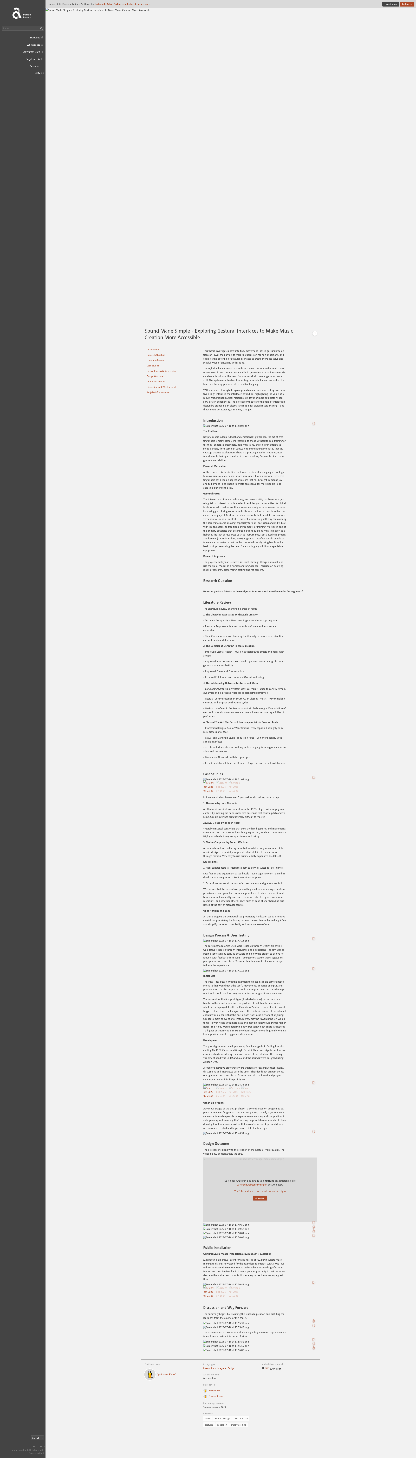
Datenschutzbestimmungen (252, 1184)
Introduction (153, 349)
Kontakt (27, 1450)
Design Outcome (155, 376)
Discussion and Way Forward (161, 387)
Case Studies (153, 365)
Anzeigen (260, 1197)
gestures (209, 1424)
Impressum (17, 1450)
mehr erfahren (144, 4)
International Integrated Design (218, 1368)
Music (208, 1418)
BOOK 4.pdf (273, 1368)
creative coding (238, 1424)
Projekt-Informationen (158, 392)
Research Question (156, 354)
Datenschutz (38, 1450)
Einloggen (407, 3)
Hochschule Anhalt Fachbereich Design (114, 4)
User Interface (241, 1418)
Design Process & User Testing (161, 371)
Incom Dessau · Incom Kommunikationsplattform (23, 13)
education (222, 1424)
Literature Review (155, 360)
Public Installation (156, 381)
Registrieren (391, 3)
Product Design (222, 1418)
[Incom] (38, 1446)
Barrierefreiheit (36, 1453)
